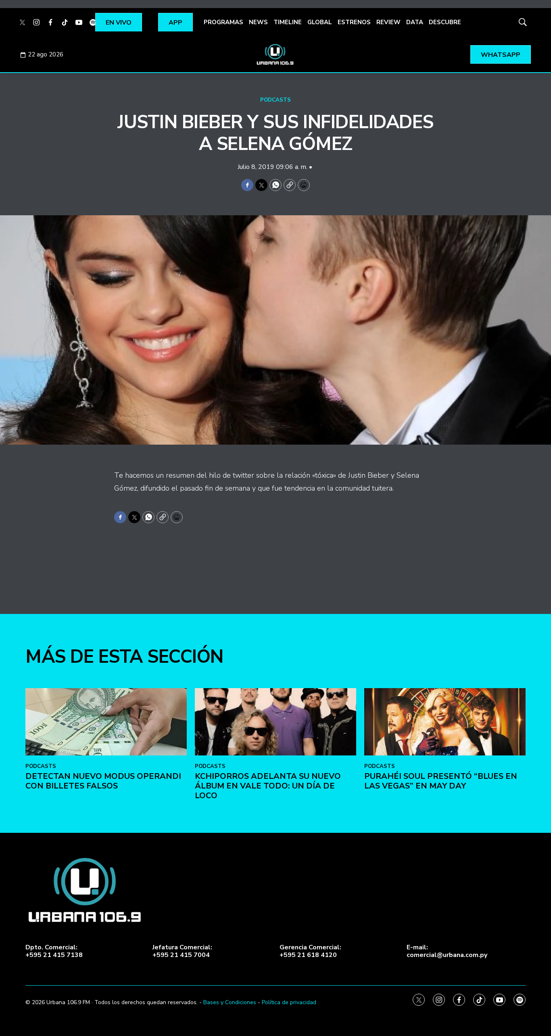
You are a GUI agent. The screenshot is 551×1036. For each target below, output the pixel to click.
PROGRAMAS (223, 22)
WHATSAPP (500, 54)
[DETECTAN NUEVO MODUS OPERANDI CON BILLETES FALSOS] (106, 721)
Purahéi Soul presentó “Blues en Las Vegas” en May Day (440, 781)
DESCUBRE (445, 22)
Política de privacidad (289, 1002)
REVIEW (388, 22)
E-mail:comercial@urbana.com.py (447, 951)
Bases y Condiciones (229, 1002)
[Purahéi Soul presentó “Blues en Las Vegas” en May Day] (445, 721)
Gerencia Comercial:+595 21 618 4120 (310, 951)
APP (175, 22)
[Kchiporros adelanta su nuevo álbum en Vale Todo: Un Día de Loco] (275, 721)
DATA (414, 22)
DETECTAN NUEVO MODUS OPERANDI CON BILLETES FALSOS (103, 781)
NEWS (258, 22)
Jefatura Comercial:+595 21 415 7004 (182, 951)
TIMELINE (287, 22)
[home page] (275, 54)
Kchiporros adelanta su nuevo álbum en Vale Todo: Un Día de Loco (268, 786)
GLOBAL (319, 22)
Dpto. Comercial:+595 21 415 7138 (54, 951)
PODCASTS (275, 100)
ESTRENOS (354, 22)
